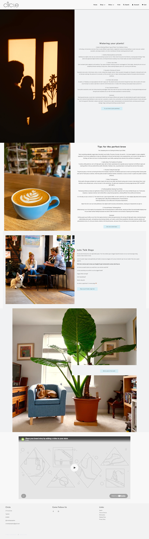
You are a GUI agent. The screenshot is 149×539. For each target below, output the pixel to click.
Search (100, 510)
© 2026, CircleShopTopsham (11, 534)
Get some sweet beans (111, 226)
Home (95, 5)
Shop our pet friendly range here (87, 289)
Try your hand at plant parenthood (111, 108)
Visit (118, 5)
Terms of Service (103, 512)
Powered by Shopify (23, 534)
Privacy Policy (102, 519)
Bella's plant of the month (109, 371)
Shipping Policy (102, 517)
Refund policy (102, 515)
